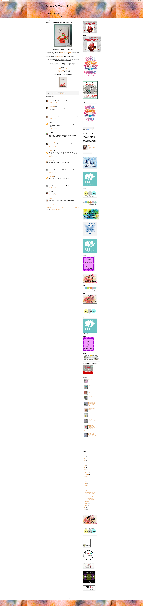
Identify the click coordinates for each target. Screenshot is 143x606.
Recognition (55, 16)
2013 (85, 509)
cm (49, 122)
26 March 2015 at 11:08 (53, 164)
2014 (85, 507)
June (86, 483)
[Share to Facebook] (62, 92)
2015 (85, 471)
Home (48, 16)
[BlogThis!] (59, 92)
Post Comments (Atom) (55, 209)
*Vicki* (50, 184)
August (86, 479)
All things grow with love (89, 496)
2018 (85, 465)
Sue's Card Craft (58, 6)
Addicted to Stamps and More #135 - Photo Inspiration (90, 499)
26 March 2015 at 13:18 (53, 172)
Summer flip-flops (88, 501)
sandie (50, 99)
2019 (85, 464)
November (87, 474)
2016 (85, 469)
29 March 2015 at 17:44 (53, 202)
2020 (85, 462)
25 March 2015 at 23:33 (53, 156)
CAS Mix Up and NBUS (91, 409)
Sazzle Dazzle (51, 168)
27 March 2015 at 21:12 (53, 187)
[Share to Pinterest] (63, 92)
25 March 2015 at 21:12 (53, 138)
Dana (50, 191)
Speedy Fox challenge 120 (92, 392)
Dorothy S (51, 160)
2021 (85, 460)
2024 (85, 456)
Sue (90, 145)
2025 (85, 455)
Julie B (50, 115)
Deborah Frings (52, 142)
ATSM (60, 93)
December (87, 472)
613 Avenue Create (59, 71)
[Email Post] (57, 92)
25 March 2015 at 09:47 (53, 102)
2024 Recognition (75, 16)
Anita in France (52, 106)
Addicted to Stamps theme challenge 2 (91, 397)
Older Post (77, 207)
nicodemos (73, 598)
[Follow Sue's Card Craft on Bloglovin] (87, 153)
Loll (49, 132)
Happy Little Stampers (65, 93)
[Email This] (58, 92)
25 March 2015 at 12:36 (53, 118)
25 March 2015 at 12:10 (53, 111)
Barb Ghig (51, 150)
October (86, 476)
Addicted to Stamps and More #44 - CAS (92, 420)
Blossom (86, 495)
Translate (91, 129)
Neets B (50, 198)
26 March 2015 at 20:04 (53, 180)
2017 (85, 467)
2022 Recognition (64, 16)
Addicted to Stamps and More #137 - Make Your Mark (90, 493)
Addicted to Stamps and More (66, 52)
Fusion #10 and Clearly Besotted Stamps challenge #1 (92, 434)
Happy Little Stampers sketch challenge (63, 68)
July (86, 481)
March (86, 488)
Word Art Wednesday (59, 70)
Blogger (81, 598)
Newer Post (49, 207)
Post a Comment (51, 204)
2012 (85, 511)
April (86, 487)
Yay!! (89, 385)
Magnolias (90, 379)
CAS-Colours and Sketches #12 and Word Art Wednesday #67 (92, 404)
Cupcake (86, 490)
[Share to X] (61, 92)
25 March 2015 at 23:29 (53, 146)
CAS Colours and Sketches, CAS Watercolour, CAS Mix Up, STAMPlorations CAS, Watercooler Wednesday (90, 428)
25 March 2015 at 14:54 (53, 128)
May (86, 485)
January (86, 505)
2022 (85, 458)
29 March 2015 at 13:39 (53, 194)
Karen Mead (51, 176)
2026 (85, 453)
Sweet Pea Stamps (59, 56)
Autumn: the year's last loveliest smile (92, 414)
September (87, 478)
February (86, 503)
